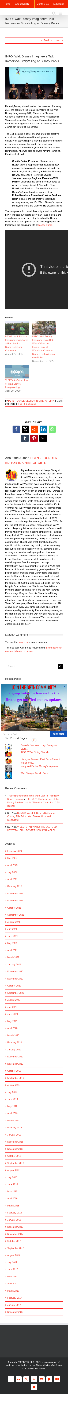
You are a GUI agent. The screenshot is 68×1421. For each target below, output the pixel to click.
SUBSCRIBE (59, 734)
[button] (34, 687)
